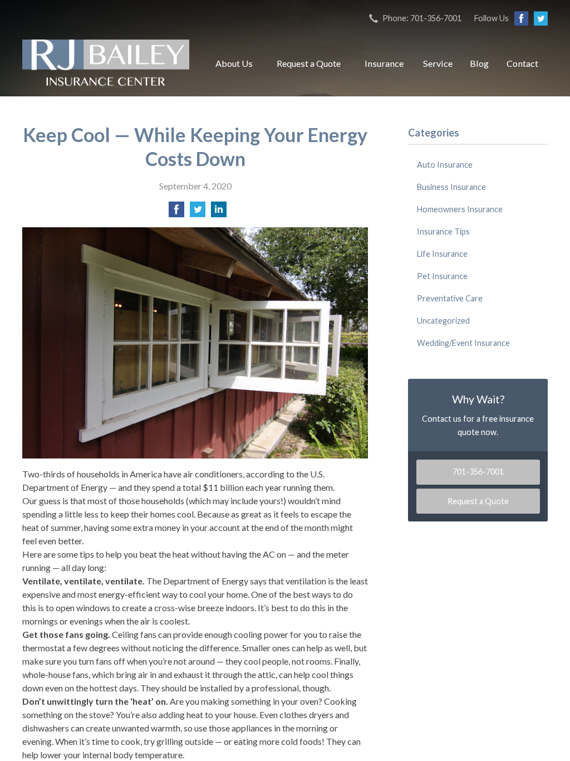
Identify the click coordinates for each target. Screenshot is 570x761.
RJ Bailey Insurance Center (105, 63)
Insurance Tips (443, 231)
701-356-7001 (478, 471)
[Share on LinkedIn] (219, 212)
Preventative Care (450, 298)
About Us (234, 63)
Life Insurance (442, 253)
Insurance (384, 63)
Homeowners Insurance (460, 209)
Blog (479, 63)
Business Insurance (451, 187)
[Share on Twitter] (197, 212)
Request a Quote (309, 63)
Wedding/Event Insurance (463, 343)
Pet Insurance (442, 276)
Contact (522, 63)
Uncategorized (443, 320)
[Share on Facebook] (176, 212)
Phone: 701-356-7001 (421, 18)
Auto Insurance (445, 164)
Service (438, 63)
